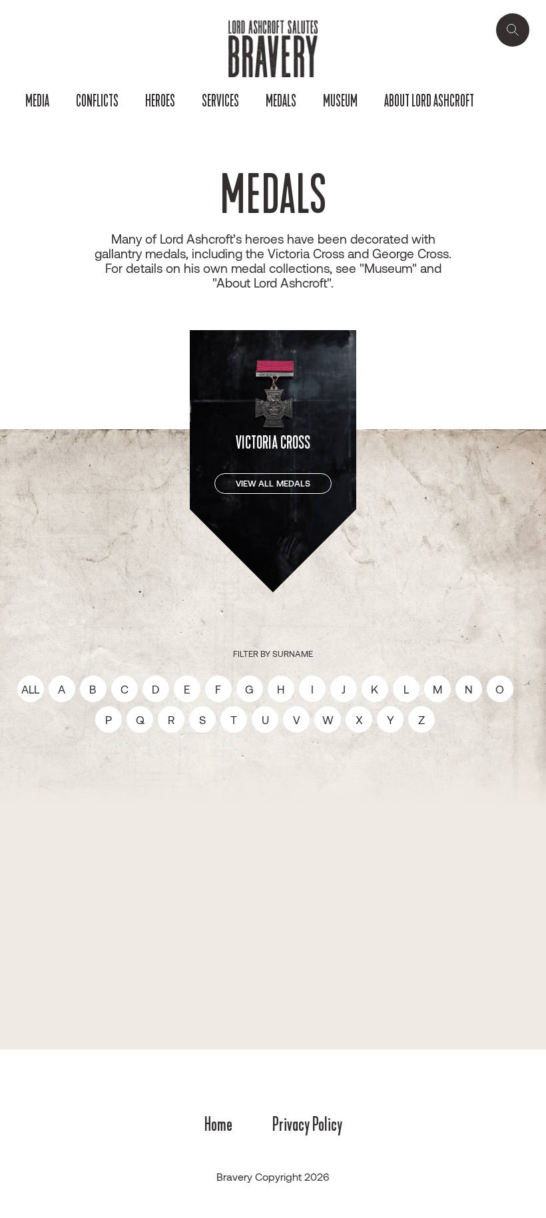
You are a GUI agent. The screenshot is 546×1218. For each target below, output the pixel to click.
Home (218, 1124)
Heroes (160, 101)
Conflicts (97, 101)
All (30, 689)
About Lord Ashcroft (429, 101)
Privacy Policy (307, 1124)
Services (220, 101)
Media (37, 101)
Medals (281, 101)
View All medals (273, 483)
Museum (340, 101)
